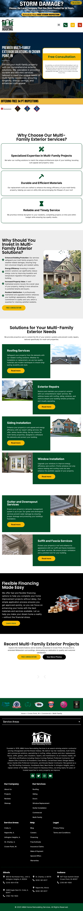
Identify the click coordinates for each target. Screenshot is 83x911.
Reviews (7, 799)
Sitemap (7, 803)
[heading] (17, 877)
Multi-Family (37, 817)
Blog (32, 828)
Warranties (34, 861)
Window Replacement (41, 803)
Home (23, 713)
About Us (8, 789)
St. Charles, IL (9, 842)
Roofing (36, 789)
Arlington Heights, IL (12, 837)
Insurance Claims (37, 847)
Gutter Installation (40, 808)
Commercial (46, 713)
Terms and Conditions (61, 833)
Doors (35, 799)
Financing (34, 837)
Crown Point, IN (34, 713)
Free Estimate (35, 842)
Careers (33, 833)
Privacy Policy (61, 72)
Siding (35, 794)
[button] (76, 3)
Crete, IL (7, 828)
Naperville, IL (9, 833)
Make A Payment (36, 851)
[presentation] (32, 775)
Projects (7, 794)
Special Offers (35, 856)
